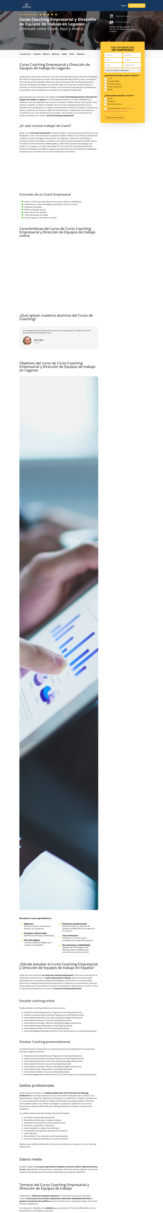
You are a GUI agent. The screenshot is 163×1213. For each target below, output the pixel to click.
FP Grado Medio (113, 81)
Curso (110, 78)
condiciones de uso (121, 111)
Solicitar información (115, 117)
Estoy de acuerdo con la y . (118, 109)
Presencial (111, 101)
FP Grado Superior (114, 84)
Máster (110, 89)
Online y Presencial (115, 104)
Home (123, 5)
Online (110, 98)
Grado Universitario (115, 87)
